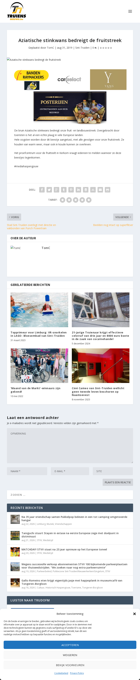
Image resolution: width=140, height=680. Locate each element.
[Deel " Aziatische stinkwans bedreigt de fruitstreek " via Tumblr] (63, 189)
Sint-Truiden (82, 47)
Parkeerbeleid (44, 571)
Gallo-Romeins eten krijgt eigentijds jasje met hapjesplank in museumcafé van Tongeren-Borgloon (72, 582)
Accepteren (70, 645)
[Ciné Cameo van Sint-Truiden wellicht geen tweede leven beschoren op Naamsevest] (100, 365)
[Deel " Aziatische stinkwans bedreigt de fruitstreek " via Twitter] (49, 189)
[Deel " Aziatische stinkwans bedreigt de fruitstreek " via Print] (107, 189)
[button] (134, 614)
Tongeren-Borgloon (92, 587)
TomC (50, 47)
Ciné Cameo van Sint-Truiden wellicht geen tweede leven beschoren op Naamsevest (98, 391)
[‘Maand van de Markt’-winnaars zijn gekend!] (39, 365)
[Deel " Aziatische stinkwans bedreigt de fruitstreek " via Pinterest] (71, 189)
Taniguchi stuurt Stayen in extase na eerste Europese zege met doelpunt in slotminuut (70, 534)
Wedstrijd (48, 540)
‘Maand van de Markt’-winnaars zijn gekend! (35, 389)
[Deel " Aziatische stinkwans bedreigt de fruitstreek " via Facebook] (42, 189)
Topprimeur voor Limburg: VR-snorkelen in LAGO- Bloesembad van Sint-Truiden (39, 334)
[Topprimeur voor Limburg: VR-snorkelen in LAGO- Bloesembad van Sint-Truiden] (39, 309)
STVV (39, 540)
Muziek (50, 524)
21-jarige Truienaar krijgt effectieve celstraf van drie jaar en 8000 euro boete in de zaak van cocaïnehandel (100, 336)
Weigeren (70, 655)
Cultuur (40, 587)
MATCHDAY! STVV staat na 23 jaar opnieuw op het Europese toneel (64, 549)
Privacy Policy (77, 673)
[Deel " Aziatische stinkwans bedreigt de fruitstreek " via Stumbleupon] (93, 189)
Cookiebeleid (61, 673)
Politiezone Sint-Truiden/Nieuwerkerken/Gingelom (78, 571)
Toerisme (76, 587)
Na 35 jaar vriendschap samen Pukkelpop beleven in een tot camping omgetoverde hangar (74, 518)
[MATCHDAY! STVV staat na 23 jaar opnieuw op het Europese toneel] (15, 551)
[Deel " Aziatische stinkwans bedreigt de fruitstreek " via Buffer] (85, 189)
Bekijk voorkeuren (70, 665)
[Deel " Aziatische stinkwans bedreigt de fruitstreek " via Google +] (56, 189)
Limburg (41, 524)
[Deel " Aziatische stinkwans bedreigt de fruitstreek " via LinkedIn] (78, 189)
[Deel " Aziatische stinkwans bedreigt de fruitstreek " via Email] (100, 189)
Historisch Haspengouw (58, 587)
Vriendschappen (63, 524)
